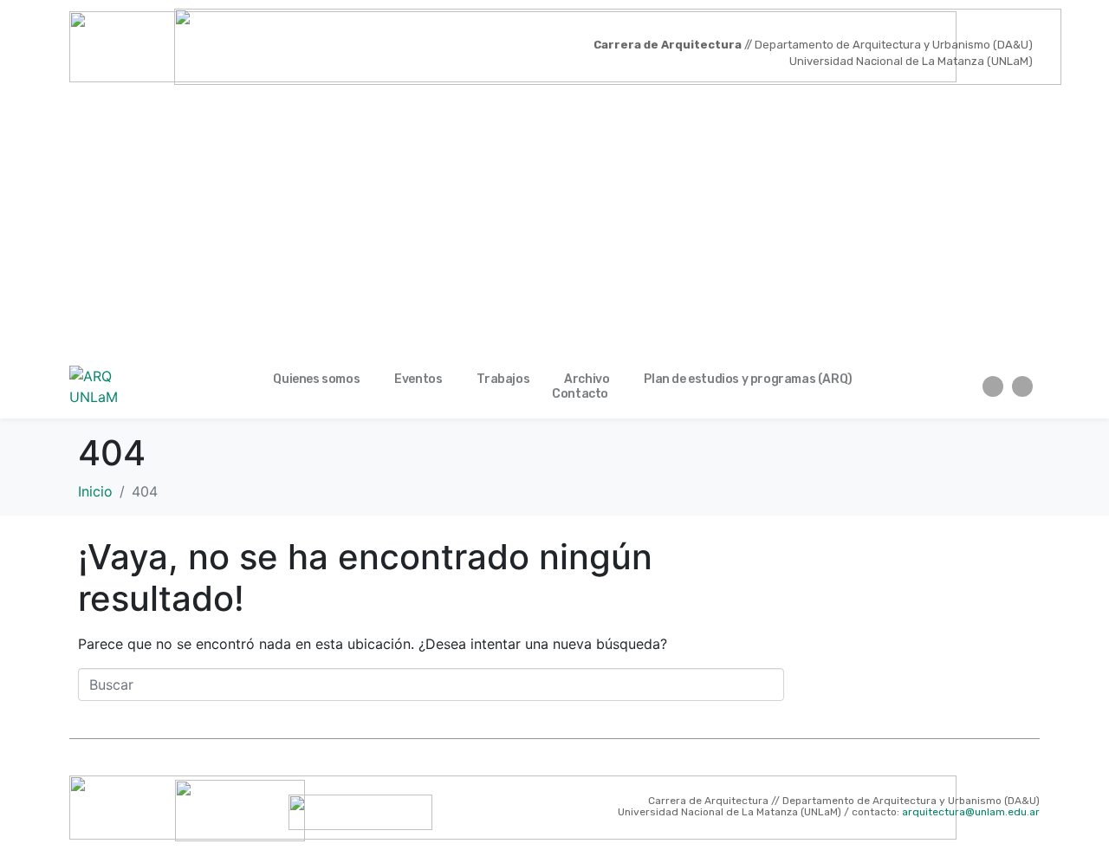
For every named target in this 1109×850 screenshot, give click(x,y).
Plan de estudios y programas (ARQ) (748, 379)
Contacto (580, 393)
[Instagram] (993, 386)
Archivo (586, 379)
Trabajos (503, 379)
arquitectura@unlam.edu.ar (971, 812)
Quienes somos (316, 379)
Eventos (418, 379)
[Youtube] (1022, 386)
